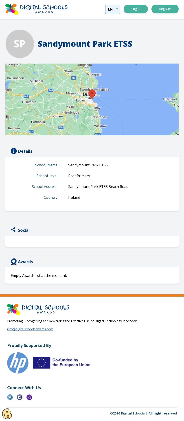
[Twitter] (12, 399)
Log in (135, 9)
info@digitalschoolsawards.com (30, 329)
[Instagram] (31, 399)
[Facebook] (21, 399)
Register (165, 9)
